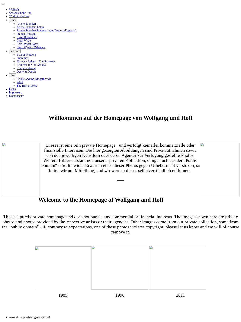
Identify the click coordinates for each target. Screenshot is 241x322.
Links (12, 89)
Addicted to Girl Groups (31, 64)
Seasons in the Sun (20, 12)
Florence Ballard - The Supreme (36, 61)
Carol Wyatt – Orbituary (31, 47)
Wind (20, 82)
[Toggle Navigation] (3, 4)
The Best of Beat (27, 85)
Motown (15, 51)
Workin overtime (19, 16)
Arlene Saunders (26, 23)
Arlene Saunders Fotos (30, 27)
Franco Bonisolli (26, 33)
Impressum (15, 92)
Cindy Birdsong (26, 68)
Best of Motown (26, 54)
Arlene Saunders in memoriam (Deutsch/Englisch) (46, 30)
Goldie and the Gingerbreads (34, 78)
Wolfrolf (14, 9)
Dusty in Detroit (26, 71)
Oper (13, 20)
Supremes (22, 58)
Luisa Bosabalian (27, 37)
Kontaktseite (16, 95)
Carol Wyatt (24, 40)
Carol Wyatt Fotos (27, 43)
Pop (13, 75)
